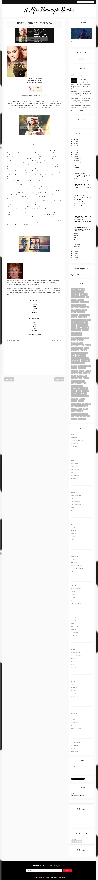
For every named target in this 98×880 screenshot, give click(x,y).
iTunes (34, 328)
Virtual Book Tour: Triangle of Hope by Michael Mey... (82, 217)
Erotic (74, 327)
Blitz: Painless (77, 199)
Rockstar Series (78, 171)
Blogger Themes (61, 877)
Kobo (34, 326)
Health (74, 340)
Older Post (59, 379)
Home (74, 766)
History (87, 345)
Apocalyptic (75, 294)
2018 (74, 156)
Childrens (82, 312)
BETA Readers (80, 297)
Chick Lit (74, 312)
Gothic (79, 332)
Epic (86, 325)
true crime (75, 403)
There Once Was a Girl (79, 173)
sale (86, 388)
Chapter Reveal (82, 309)
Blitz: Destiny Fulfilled (79, 207)
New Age (74, 365)
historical (81, 340)
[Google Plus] (55, 341)
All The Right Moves (77, 292)
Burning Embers (76, 307)
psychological (82, 375)
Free (79, 330)
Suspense (74, 398)
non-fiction (86, 365)
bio (87, 297)
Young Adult (82, 418)
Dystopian (80, 325)
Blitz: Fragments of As (79, 219)
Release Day (75, 380)
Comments (76, 841)
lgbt (73, 355)
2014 (74, 255)
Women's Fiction (76, 408)
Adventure (81, 289)
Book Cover (75, 302)
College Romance (84, 314)
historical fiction (77, 342)
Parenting (75, 370)
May (75, 237)
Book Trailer (75, 304)
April (75, 239)
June (75, 235)
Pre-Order (86, 373)
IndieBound (34, 330)
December (77, 158)
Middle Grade (85, 360)
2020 (74, 152)
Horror (74, 347)
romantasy (82, 383)
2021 (74, 150)
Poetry (81, 370)
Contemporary (82, 317)
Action (74, 289)
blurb (81, 299)
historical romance (77, 345)
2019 (74, 154)
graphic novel (76, 337)
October (76, 163)
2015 (74, 253)
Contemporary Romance (79, 319)
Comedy (74, 317)
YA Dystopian (75, 413)
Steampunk (75, 396)
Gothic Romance (76, 335)
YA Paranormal (76, 416)
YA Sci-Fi (74, 418)
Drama (74, 325)
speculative (75, 393)
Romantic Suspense (77, 388)
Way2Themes (46, 877)
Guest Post (85, 337)
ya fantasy (84, 413)
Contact (75, 770)
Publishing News (76, 378)
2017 (74, 249)
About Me (75, 768)
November (77, 160)
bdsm (73, 297)
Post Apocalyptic (77, 373)
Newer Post (9, 379)
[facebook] (5, 2)
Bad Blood (76, 178)
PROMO (74, 375)
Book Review (84, 302)
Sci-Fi (79, 391)
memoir (86, 358)
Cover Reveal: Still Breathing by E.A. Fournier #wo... (82, 188)
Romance (74, 383)
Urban (88, 403)
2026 (74, 139)
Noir (80, 365)
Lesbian (85, 352)
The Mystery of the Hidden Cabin (82, 169)
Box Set (83, 304)
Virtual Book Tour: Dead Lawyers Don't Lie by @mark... (82, 176)
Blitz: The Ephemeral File (80, 212)
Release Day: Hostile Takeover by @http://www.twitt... (82, 230)
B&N (34, 324)
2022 (74, 148)
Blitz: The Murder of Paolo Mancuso (82, 197)
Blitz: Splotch (77, 191)
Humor (86, 347)
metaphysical (76, 360)
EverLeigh (75, 793)
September (77, 165)
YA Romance (85, 416)
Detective (84, 322)
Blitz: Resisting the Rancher (81, 227)
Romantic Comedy (77, 385)
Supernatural (84, 396)
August (76, 167)
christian (74, 314)
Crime (73, 322)
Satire (74, 391)
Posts (74, 839)
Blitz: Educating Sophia (79, 210)
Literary (78, 355)
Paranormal (81, 368)
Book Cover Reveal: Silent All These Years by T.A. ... (82, 181)
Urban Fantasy (76, 406)
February (76, 244)
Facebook (34, 308)
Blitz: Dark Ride (77, 214)
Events (74, 771)
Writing (85, 408)
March (76, 242)
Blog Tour (75, 299)
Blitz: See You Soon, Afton (80, 195)
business (85, 307)
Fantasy (86, 327)
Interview (83, 350)
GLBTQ (73, 332)
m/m (84, 355)
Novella (74, 368)
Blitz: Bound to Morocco (80, 205)
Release (85, 378)
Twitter (34, 306)
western (84, 406)
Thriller (81, 401)
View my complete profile (77, 795)
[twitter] (8, 2)
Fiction (74, 330)
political (87, 370)
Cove (89, 319)
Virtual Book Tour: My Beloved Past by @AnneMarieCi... (82, 222)
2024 (74, 143)
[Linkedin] (60, 341)
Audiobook (84, 294)
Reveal (83, 380)
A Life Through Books (49, 10)
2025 (74, 141)
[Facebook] (52, 341)
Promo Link (34, 312)
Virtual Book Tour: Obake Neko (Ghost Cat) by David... (81, 185)
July (75, 233)
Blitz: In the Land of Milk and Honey (82, 225)
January (76, 246)
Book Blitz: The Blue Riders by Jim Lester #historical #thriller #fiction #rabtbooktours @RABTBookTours (81, 93)
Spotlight (83, 393)
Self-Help (85, 391)
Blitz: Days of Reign (78, 201)
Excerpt (80, 327)
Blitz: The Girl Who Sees (79, 203)
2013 (74, 257)
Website (34, 304)
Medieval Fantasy (77, 358)
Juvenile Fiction (76, 352)
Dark (78, 322)
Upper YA (82, 403)
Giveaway (85, 330)
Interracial (75, 350)
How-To (80, 347)
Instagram (34, 310)
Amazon (34, 322)
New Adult (82, 363)
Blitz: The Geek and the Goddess (82, 193)
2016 (74, 251)
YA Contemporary (77, 411)
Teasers (74, 401)
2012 (74, 260)
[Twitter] (58, 341)
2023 (74, 145)
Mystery (74, 363)
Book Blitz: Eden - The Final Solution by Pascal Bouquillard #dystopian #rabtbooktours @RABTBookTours (81, 100)
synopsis (82, 398)
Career (74, 309)
